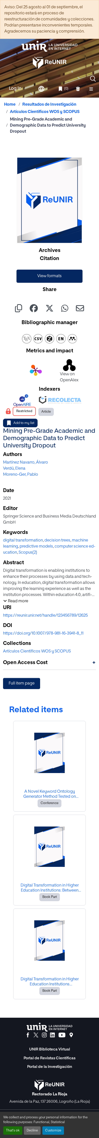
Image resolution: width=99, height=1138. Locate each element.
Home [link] (9, 105)
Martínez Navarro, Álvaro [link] (25, 463)
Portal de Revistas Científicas (49, 1058)
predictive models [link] (36, 547)
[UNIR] (49, 1027)
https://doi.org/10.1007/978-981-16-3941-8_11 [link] (43, 634)
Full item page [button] (22, 683)
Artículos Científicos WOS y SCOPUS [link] (44, 112)
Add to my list (23, 423)
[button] (93, 79)
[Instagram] (44, 1035)
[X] (36, 1035)
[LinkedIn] (52, 1035)
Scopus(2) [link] (28, 553)
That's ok (13, 1130)
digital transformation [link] (23, 540)
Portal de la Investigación (49, 1067)
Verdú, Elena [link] (14, 469)
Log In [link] (15, 88)
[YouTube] (61, 1035)
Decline (32, 1130)
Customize (53, 1130)
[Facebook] (27, 1035)
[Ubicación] (71, 1035)
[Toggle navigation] (91, 89)
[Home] (49, 46)
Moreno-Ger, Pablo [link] (20, 475)
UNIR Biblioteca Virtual (49, 1049)
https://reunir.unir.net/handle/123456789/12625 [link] (45, 616)
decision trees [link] (57, 540)
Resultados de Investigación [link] (49, 105)
